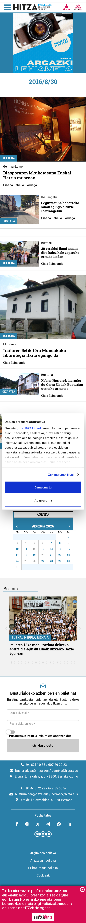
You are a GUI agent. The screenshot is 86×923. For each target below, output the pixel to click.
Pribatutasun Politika (23, 736)
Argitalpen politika (43, 853)
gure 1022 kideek (29, 428)
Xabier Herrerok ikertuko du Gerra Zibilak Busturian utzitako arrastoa (62, 384)
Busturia (47, 375)
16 (68, 549)
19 (34, 555)
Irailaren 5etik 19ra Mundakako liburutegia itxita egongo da (34, 353)
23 (68, 555)
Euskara (8, 221)
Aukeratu (40, 500)
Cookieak (43, 875)
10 (17, 549)
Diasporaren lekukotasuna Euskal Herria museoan (37, 175)
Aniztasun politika (43, 860)
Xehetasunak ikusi (61, 474)
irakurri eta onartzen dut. (40, 736)
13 (42, 549)
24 (17, 561)
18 (25, 555)
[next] (69, 526)
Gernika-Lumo (13, 166)
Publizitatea (43, 815)
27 (19, 537)
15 (59, 549)
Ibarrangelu (49, 197)
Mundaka (9, 344)
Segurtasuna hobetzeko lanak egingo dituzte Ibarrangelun (60, 207)
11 (25, 549)
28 (28, 537)
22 (59, 555)
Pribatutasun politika (43, 868)
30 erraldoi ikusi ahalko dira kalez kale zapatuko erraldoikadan (60, 252)
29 (36, 537)
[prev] (16, 526)
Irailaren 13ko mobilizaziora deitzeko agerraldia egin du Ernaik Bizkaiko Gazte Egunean (41, 649)
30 (45, 537)
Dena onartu (43, 487)
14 (51, 549)
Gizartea (8, 391)
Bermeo (46, 243)
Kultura (8, 158)
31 (53, 537)
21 (51, 555)
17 (17, 555)
